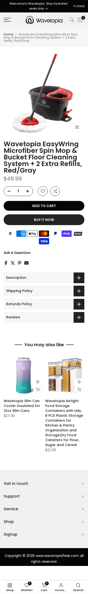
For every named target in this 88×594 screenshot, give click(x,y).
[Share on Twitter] (13, 263)
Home (8, 34)
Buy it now (44, 219)
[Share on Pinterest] (19, 263)
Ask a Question (17, 252)
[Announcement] (38, 6)
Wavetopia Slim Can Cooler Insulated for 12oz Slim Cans (22, 405)
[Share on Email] (26, 263)
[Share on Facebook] (6, 263)
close (80, 6)
